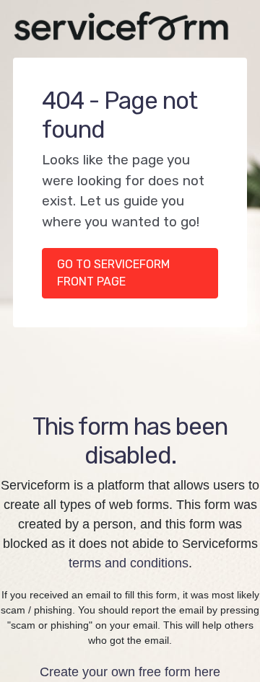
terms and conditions (128, 563)
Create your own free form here (130, 672)
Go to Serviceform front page (113, 272)
